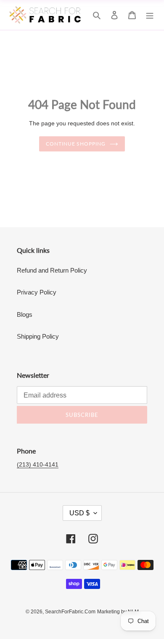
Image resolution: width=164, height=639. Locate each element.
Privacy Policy (36, 292)
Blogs (24, 314)
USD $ (79, 513)
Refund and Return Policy (52, 270)
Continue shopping (76, 144)
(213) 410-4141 (37, 464)
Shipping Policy (38, 336)
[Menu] (150, 15)
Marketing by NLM (118, 612)
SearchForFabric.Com (70, 612)
